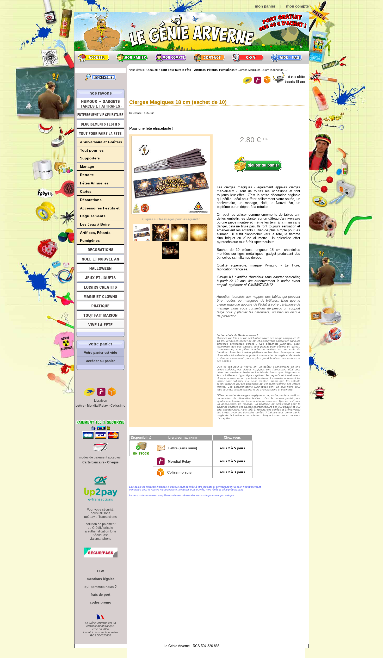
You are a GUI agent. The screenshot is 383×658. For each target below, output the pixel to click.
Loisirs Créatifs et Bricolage (100, 287)
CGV (247, 57)
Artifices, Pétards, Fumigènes (96, 237)
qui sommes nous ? (100, 587)
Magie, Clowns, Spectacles (100, 296)
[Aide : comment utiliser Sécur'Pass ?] (101, 556)
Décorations (91, 200)
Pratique (100, 305)
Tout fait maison (100, 315)
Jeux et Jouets (100, 277)
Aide (286, 57)
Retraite (87, 175)
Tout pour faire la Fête (100, 133)
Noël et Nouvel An (100, 258)
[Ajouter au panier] (260, 164)
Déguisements (100, 124)
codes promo (100, 602)
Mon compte (170, 57)
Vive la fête (100, 326)
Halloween (100, 268)
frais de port (100, 595)
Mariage (87, 166)
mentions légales (100, 579)
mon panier (265, 6)
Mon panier (132, 57)
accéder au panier (100, 361)
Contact (209, 57)
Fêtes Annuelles (94, 183)
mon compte (297, 6)
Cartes (85, 191)
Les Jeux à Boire (95, 224)
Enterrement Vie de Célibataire (100, 114)
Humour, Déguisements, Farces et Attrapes (100, 104)
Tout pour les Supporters (92, 154)
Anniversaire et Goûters (101, 142)
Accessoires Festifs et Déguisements (100, 212)
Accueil (93, 57)
